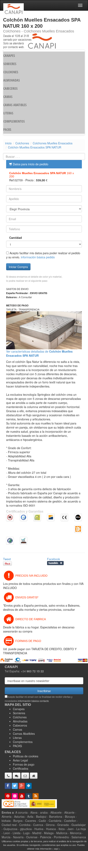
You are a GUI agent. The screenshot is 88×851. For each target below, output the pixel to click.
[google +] (22, 786)
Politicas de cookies (25, 756)
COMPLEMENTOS (14, 121)
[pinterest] (8, 796)
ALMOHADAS (11, 80)
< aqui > (56, 848)
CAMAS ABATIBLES (15, 105)
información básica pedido (38, 257)
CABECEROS (10, 88)
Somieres (19, 713)
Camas (17, 729)
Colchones (22, 143)
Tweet (7, 559)
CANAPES (9, 55)
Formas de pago (23, 764)
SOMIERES (9, 64)
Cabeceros (20, 725)
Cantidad (15, 238)
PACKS (7, 129)
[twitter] (15, 786)
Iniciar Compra (18, 267)
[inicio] (33, 776)
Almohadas (20, 721)
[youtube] (22, 796)
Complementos (23, 742)
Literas (17, 738)
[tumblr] (29, 796)
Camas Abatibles (24, 733)
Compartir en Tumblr (55, 563)
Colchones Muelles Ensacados (52, 143)
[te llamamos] (8, 776)
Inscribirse (44, 691)
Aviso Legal (20, 760)
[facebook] (8, 786)
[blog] (36, 796)
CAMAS (7, 96)
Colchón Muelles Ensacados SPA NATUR (34, 147)
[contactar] (25, 776)
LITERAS (8, 113)
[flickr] (15, 796)
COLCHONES (10, 72)
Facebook (53, 559)
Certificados (20, 768)
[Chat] (16, 776)
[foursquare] (29, 786)
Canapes (19, 709)
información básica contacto (33, 701)
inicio (8, 143)
